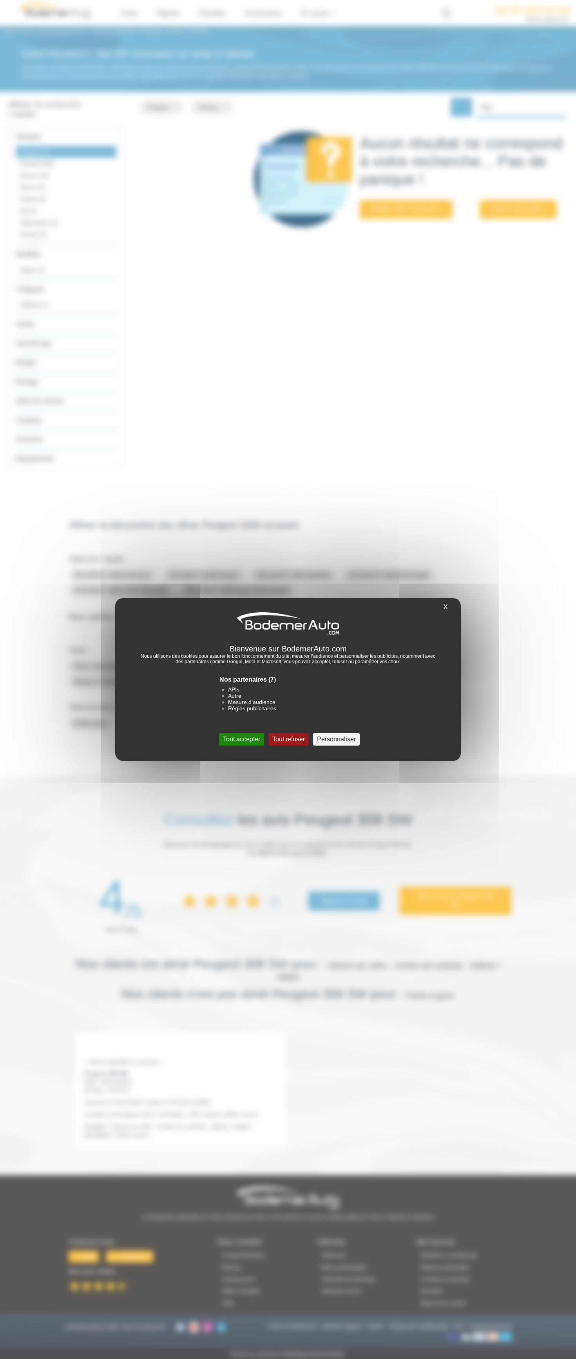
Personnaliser (336, 739)
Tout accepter (241, 739)
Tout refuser (288, 739)
